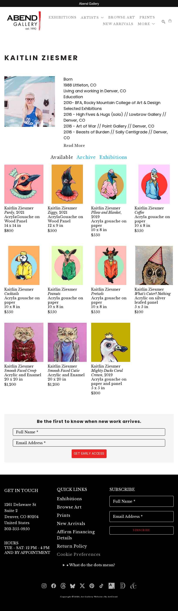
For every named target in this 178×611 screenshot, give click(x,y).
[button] (92, 17)
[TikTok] (101, 586)
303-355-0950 (17, 529)
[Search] (163, 21)
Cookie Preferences (79, 554)
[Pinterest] (92, 586)
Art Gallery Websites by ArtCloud (99, 597)
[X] (82, 586)
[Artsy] (111, 585)
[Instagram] (44, 586)
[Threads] (63, 586)
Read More (74, 145)
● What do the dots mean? (90, 565)
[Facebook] (53, 586)
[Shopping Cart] (169, 20)
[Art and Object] (133, 585)
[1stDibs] (122, 585)
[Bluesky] (73, 586)
